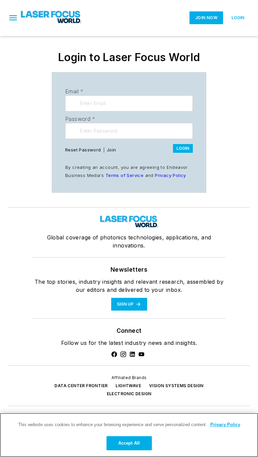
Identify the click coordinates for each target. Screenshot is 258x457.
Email (74, 91)
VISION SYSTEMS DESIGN (176, 385)
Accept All (129, 443)
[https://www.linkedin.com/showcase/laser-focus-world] (132, 354)
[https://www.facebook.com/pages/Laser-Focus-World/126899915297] (114, 354)
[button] (13, 18)
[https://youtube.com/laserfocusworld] (141, 354)
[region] (129, 435)
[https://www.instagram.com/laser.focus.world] (123, 354)
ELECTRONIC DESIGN (129, 393)
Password (80, 119)
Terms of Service (124, 175)
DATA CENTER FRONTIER (81, 385)
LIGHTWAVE (128, 385)
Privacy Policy (170, 175)
